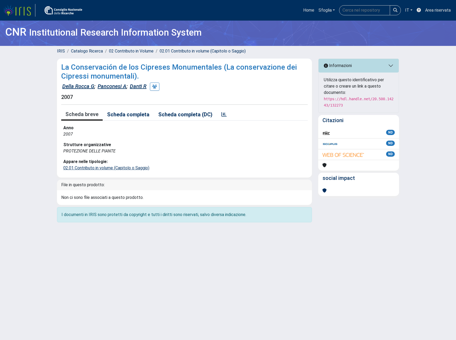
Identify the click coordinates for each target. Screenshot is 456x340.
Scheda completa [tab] (128, 114)
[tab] (224, 114)
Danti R (138, 86)
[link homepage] (19, 10)
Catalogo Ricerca (87, 51)
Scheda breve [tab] (81, 114)
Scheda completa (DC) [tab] (185, 114)
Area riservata (438, 10)
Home (308, 10)
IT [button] (407, 10)
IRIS (61, 51)
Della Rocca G (78, 86)
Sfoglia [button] (325, 10)
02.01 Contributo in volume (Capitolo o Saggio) (203, 51)
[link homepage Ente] (63, 10)
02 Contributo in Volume (131, 51)
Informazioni (340, 65)
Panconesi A (112, 86)
